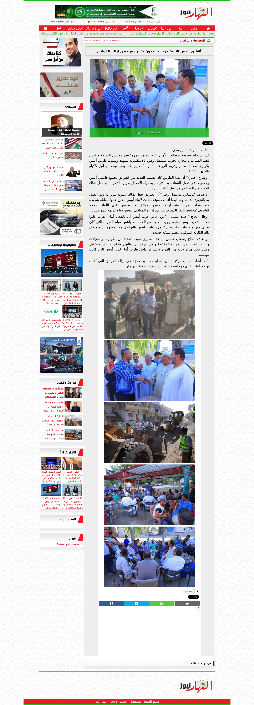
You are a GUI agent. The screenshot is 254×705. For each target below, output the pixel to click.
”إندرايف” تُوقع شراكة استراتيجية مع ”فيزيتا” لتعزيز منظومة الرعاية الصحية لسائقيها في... (72, 502)
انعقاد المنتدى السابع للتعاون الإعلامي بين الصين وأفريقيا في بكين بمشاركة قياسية (51, 476)
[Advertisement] (178, 632)
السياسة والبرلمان (192, 40)
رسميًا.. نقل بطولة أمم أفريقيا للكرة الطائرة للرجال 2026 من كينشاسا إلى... (172, 34)
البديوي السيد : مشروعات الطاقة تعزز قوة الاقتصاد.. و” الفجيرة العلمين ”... (72, 476)
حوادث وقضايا (66, 382)
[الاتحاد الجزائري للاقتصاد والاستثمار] (61, 85)
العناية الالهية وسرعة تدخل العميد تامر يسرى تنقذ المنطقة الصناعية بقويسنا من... (62, 421)
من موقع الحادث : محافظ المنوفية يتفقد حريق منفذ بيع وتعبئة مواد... (63, 435)
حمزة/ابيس (188, 591)
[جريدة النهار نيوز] (61, 218)
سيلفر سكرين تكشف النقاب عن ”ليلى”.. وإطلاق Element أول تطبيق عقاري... (51, 502)
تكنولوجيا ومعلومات (62, 244)
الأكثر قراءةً (68, 452)
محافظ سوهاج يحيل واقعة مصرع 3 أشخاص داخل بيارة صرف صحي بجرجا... (62, 407)
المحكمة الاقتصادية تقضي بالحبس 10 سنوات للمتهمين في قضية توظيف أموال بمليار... (62, 393)
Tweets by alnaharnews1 (70, 544)
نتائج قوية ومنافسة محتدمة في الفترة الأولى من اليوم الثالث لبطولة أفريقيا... (76, 34)
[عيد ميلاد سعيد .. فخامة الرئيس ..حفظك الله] (61, 53)
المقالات (70, 107)
